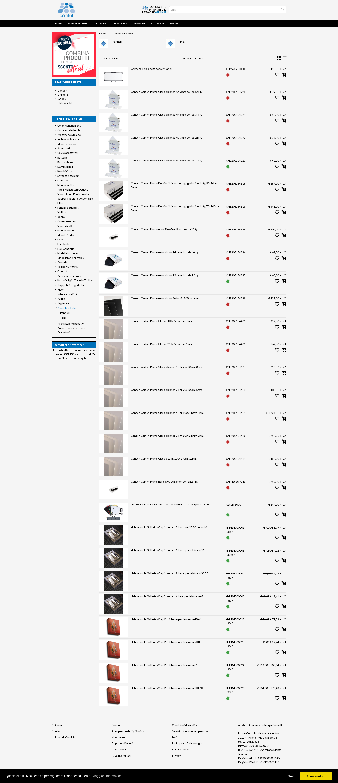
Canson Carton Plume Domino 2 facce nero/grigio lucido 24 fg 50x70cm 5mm (174, 185)
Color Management (69, 125)
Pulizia (61, 298)
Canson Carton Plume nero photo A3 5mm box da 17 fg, (165, 275)
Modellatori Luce (67, 253)
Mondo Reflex (66, 185)
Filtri (60, 203)
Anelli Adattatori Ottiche (73, 189)
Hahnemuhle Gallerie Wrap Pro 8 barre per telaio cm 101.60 (167, 688)
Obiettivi (62, 180)
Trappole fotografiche (70, 285)
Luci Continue (65, 248)
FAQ (174, 737)
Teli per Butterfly (67, 266)
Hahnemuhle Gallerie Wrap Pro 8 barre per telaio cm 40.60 (166, 619)
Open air (62, 271)
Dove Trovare (120, 749)
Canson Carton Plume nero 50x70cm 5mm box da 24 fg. (164, 481)
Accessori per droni (69, 276)
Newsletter (119, 737)
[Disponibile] (228, 166)
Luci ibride (63, 244)
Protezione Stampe (69, 134)
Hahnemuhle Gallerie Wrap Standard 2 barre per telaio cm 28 (167, 550)
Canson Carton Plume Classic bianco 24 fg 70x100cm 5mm (166, 389)
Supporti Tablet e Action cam (75, 198)
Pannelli (117, 41)
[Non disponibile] (228, 74)
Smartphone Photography (73, 194)
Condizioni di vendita (184, 725)
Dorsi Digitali (65, 166)
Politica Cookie (181, 749)
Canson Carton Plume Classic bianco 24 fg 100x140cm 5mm (167, 435)
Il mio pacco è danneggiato (188, 743)
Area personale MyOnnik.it (128, 731)
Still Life (62, 212)
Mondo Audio (66, 235)
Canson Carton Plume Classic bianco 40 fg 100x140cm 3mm (167, 412)
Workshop (121, 23)
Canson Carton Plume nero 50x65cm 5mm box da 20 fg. (164, 229)
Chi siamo (57, 725)
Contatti (57, 731)
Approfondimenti (78, 23)
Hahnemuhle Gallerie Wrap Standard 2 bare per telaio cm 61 (167, 596)
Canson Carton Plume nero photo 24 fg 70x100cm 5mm (165, 298)
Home (58, 23)
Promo (174, 23)
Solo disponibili (111, 58)
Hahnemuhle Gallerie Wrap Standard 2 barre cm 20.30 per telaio (169, 527)
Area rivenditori (121, 755)
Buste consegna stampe (72, 328)
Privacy (176, 755)
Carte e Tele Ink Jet (69, 130)
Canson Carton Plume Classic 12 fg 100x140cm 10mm (164, 458)
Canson (62, 90)
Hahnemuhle (65, 102)
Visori (60, 289)
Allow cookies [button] (316, 776)
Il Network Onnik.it (63, 737)
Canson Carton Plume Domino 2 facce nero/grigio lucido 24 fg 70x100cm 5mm (175, 208)
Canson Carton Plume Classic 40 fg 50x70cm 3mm (161, 321)
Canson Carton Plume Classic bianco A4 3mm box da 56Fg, (166, 91)
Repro (61, 216)
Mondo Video (65, 230)
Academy (102, 23)
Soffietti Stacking (68, 175)
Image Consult (273, 725)
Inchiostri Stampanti (69, 139)
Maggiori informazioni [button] (107, 776)
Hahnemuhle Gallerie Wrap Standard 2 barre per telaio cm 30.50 (169, 573)
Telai (182, 41)
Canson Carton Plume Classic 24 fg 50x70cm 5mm (161, 344)
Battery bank (65, 162)
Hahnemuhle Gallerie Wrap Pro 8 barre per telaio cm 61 (164, 665)
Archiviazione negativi (71, 323)
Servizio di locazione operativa (190, 731)
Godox (62, 98)
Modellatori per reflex (71, 257)
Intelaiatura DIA (67, 294)
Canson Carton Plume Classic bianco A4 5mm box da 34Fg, (166, 114)
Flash (60, 239)
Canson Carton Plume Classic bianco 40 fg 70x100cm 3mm (166, 366)
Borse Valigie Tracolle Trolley (75, 280)
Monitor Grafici (67, 144)
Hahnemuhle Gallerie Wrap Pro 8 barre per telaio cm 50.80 (166, 642)
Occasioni (157, 23)
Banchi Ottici (65, 171)
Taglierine (63, 303)
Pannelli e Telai (124, 33)
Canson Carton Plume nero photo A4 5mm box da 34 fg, (165, 252)
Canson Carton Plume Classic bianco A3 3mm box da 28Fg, (166, 137)
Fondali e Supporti (68, 207)
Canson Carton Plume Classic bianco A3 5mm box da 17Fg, (166, 160)
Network (139, 23)
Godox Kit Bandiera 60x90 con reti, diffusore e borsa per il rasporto (171, 504)
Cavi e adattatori (67, 152)
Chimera (63, 94)
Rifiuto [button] (291, 776)
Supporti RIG (65, 226)
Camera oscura (66, 221)
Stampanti (63, 148)
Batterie (62, 157)
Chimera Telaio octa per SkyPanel (151, 68)
